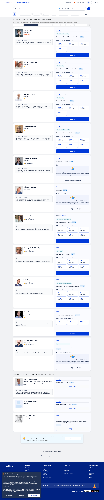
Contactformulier (92, 467)
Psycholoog (45, 475)
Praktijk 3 (70, 94)
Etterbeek (56, 25)
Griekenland (57, 485)
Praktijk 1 (58, 30)
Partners (90, 477)
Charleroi (27, 471)
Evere (63, 25)
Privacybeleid (96, 496)
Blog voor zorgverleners (94, 471)
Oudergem (70, 25)
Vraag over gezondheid (69, 473)
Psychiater (45, 470)
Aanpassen (9, 495)
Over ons (91, 474)
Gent (26, 470)
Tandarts (45, 474)
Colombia (69, 485)
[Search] (88, 8)
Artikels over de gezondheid (70, 471)
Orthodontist (45, 471)
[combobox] (35, 8)
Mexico (65, 485)
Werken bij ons (92, 469)
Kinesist (44, 473)
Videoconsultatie (92, 478)
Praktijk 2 (64, 62)
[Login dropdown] (89, 2)
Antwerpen (27, 469)
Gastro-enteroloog (47, 477)
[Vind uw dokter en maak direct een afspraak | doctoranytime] (41, 456)
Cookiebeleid (12, 492)
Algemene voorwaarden (82, 496)
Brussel (27, 467)
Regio (65, 469)
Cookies (90, 496)
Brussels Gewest (18, 25)
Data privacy (91, 473)
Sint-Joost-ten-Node (80, 25)
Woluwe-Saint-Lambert (31, 25)
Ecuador (74, 485)
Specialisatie (66, 470)
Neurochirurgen (47, 456)
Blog (90, 470)
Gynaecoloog (45, 478)
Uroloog (44, 480)
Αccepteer (34, 495)
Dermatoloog (46, 467)
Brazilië (83, 485)
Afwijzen (21, 495)
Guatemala (78, 485)
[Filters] (14, 14)
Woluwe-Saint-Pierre (45, 25)
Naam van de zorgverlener (69, 467)
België (61, 485)
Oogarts (45, 469)
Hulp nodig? (91, 475)
